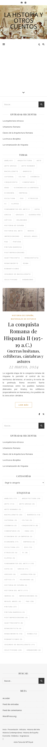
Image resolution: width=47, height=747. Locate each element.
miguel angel (31, 236)
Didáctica (15, 736)
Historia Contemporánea (12, 732)
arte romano (28, 166)
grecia (7, 215)
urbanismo (27, 280)
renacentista (32, 258)
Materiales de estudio (23, 319)
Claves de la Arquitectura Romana (18, 132)
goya (37, 209)
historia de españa (14, 225)
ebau (6, 188)
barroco (27, 171)
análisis (8, 160)
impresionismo (11, 236)
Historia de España (22, 315)
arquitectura (25, 160)
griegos (20, 215)
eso (22, 198)
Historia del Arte (33, 729)
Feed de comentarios (12, 710)
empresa (23, 193)
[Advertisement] (23, 63)
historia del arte (13, 231)
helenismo (22, 220)
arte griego (10, 166)
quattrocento (12, 258)
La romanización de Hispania (15, 144)
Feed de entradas (11, 704)
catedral (9, 177)
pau (6, 242)
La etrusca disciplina (11, 138)
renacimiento (11, 263)
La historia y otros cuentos (23, 20)
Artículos (22, 729)
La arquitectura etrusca (13, 120)
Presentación (13, 729)
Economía (6, 736)
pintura (17, 242)
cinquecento (11, 182)
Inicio (5, 729)
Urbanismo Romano (11, 126)
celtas (22, 177)
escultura (9, 198)
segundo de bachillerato (17, 274)
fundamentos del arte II (17, 209)
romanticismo (11, 269)
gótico (8, 220)
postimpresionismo (14, 252)
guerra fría (35, 215)
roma (25, 263)
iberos (31, 231)
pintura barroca (13, 247)
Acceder (6, 698)
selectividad (10, 280)
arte (39, 160)
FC (5, 204)
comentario (28, 182)
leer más (24, 405)
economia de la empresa (26, 188)
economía (9, 193)
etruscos (33, 198)
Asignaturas (24, 736)
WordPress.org (9, 716)
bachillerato (11, 171)
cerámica (35, 177)
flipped (15, 204)
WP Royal (29, 742)
